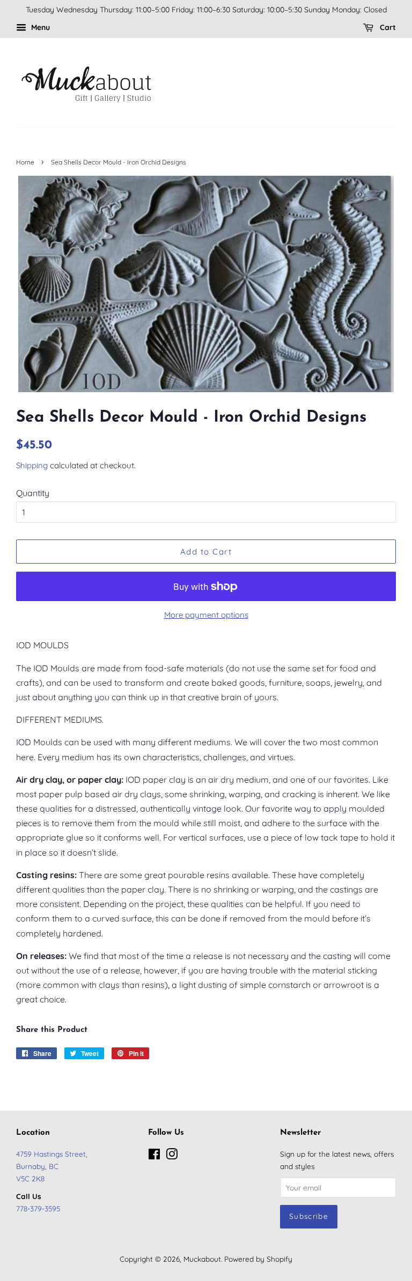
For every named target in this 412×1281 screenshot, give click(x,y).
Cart (387, 27)
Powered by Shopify (258, 1258)
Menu (39, 27)
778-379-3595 (38, 1208)
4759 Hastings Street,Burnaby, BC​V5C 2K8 (51, 1166)
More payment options (206, 615)
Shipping (32, 465)
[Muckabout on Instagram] (172, 1155)
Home (25, 162)
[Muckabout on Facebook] (154, 1155)
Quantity (32, 493)
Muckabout (202, 1258)
